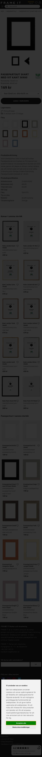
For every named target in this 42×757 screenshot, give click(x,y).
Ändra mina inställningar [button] (21, 727)
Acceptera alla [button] (21, 723)
